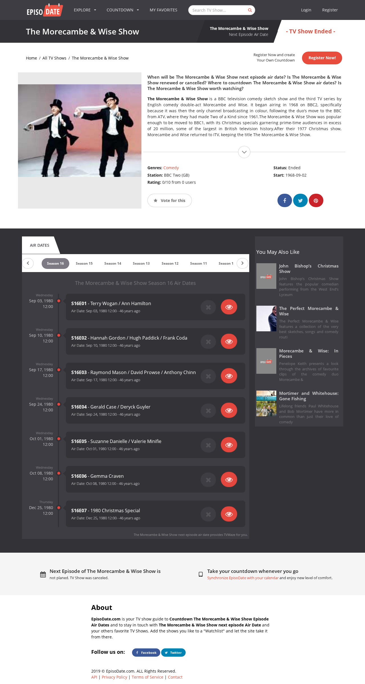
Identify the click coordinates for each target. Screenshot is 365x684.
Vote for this (172, 200)
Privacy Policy (114, 677)
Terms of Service (147, 677)
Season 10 (227, 263)
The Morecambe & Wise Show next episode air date (171, 534)
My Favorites (163, 10)
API (94, 677)
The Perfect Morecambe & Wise (309, 311)
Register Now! (322, 57)
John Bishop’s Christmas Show (309, 268)
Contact (175, 677)
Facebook (148, 652)
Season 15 (84, 263)
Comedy (171, 167)
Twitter (175, 652)
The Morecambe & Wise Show (100, 58)
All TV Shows (54, 58)
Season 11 (198, 263)
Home (31, 58)
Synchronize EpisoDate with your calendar (243, 577)
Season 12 (170, 263)
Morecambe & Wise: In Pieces (309, 353)
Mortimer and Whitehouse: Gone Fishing (309, 396)
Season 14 (112, 263)
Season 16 (55, 263)
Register (330, 10)
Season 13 (141, 263)
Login (306, 10)
